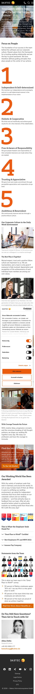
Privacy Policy (17, 681)
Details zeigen (23, 365)
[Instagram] (30, 669)
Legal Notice (17, 677)
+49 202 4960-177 (8, 646)
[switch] (28, 346)
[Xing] (15, 669)
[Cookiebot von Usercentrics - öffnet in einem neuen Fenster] (23, 309)
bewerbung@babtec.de (10, 649)
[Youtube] (20, 669)
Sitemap (17, 674)
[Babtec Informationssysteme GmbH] (8, 2)
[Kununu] (25, 669)
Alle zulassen (17, 371)
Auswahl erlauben (17, 377)
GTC (17, 685)
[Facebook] (4, 669)
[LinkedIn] (10, 669)
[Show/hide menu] (32, 3)
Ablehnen (17, 383)
